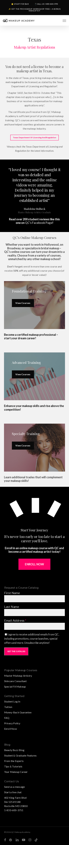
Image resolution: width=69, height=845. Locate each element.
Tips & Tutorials (13, 766)
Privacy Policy (12, 723)
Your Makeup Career (16, 771)
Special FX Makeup (15, 686)
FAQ (6, 717)
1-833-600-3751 (13, 810)
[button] (64, 20)
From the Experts (14, 760)
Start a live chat (13, 792)
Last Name (11, 606)
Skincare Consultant (15, 681)
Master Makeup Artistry (18, 675)
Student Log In (12, 701)
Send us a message (14, 786)
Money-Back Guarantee (17, 712)
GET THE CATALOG (16, 651)
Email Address (15, 620)
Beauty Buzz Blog (14, 750)
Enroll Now (10, 728)
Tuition (8, 706)
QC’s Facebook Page (38, 222)
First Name (12, 593)
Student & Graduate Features (20, 755)
